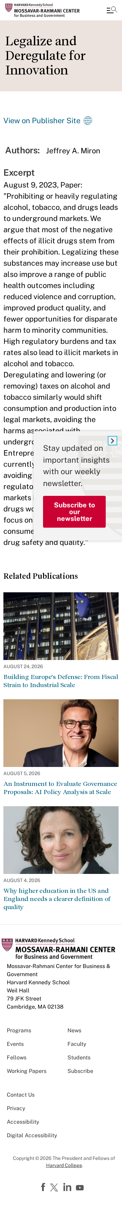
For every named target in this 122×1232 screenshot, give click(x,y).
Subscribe (80, 1071)
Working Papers (26, 1071)
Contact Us (21, 1095)
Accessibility (23, 1122)
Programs (19, 1030)
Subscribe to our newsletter (74, 512)
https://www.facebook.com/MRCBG (44, 1187)
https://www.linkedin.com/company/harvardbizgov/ (68, 1187)
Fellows (16, 1057)
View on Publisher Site (41, 120)
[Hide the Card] (112, 440)
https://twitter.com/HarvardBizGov (55, 1188)
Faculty (76, 1044)
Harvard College (64, 1165)
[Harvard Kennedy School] (45, 10)
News (74, 1030)
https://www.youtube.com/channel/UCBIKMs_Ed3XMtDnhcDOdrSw (81, 1188)
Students (78, 1057)
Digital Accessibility (32, 1135)
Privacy (16, 1108)
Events (15, 1044)
